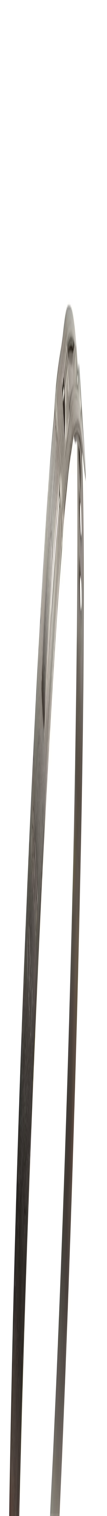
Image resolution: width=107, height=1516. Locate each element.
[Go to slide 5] (12, 470)
